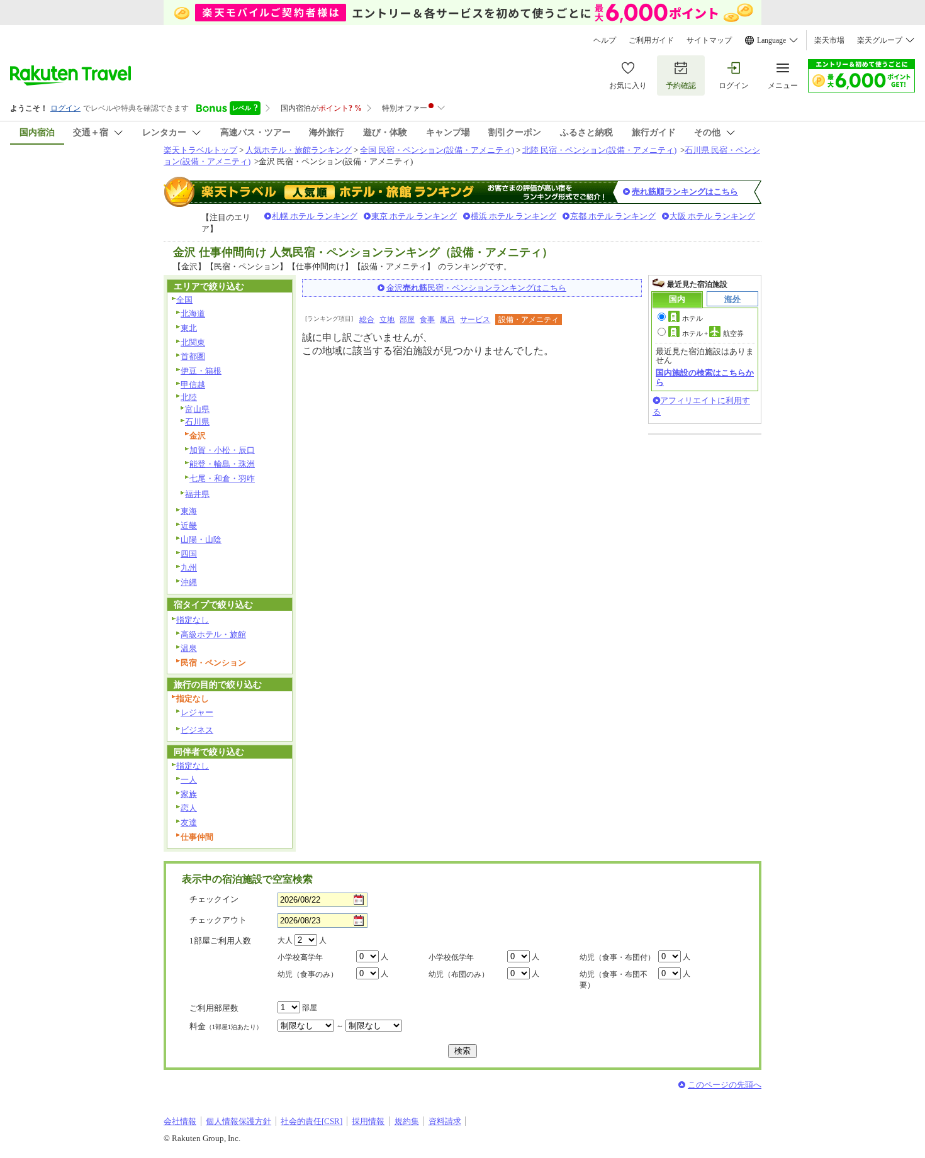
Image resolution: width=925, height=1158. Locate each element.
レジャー (197, 712)
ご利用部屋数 (213, 1008)
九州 (189, 567)
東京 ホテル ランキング (414, 216)
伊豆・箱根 (201, 371)
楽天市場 (829, 40)
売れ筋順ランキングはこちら (685, 191)
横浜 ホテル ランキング (513, 216)
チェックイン (213, 899)
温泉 (189, 648)
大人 (285, 940)
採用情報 (368, 1121)
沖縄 (189, 582)
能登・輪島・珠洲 (222, 464)
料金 (225, 1026)
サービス (475, 319)
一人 (189, 779)
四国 (189, 554)
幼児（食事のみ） (308, 974)
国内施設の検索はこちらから (705, 377)
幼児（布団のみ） (459, 974)
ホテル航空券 (713, 333)
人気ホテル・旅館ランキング (298, 150)
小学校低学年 (451, 957)
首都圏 (193, 356)
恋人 (189, 808)
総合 (366, 319)
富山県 (197, 409)
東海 (189, 511)
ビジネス (197, 730)
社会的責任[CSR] (311, 1121)
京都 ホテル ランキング (613, 216)
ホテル (692, 318)
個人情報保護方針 (238, 1121)
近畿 (189, 525)
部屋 (407, 319)
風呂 (447, 319)
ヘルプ (604, 40)
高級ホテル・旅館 (213, 634)
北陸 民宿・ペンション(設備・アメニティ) (599, 150)
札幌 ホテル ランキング (314, 216)
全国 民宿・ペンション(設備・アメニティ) (437, 150)
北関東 (193, 342)
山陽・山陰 (201, 539)
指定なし (192, 620)
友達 (189, 822)
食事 (427, 319)
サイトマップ (709, 40)
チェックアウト (218, 920)
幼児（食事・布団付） (617, 957)
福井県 (197, 494)
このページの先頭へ (724, 1084)
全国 (184, 299)
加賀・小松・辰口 (222, 450)
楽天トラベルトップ (200, 150)
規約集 (407, 1121)
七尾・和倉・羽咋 (222, 478)
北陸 (189, 397)
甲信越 (193, 384)
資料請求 (445, 1121)
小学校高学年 (300, 957)
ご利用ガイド (651, 40)
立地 (387, 319)
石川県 (197, 421)
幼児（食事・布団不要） (614, 979)
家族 (189, 794)
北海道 (193, 313)
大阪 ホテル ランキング (712, 216)
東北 (189, 328)
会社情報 (180, 1121)
